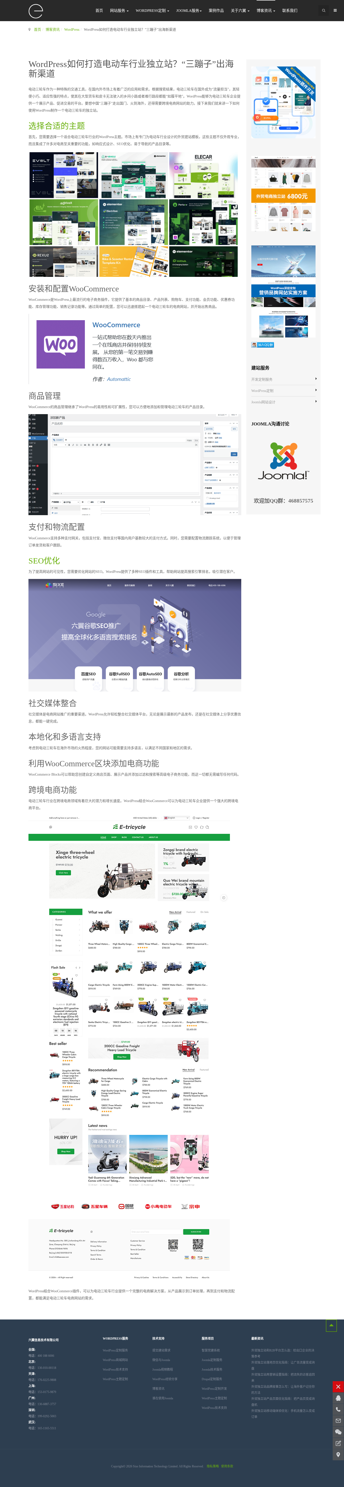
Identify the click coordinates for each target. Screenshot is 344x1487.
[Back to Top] (331, 1325)
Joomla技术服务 (212, 1369)
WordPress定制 (151, 11)
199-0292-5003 (42, 1416)
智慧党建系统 (211, 1350)
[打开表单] (338, 1443)
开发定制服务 (261, 379)
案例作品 (216, 11)
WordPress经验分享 (165, 1379)
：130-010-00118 (42, 1368)
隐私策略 (213, 1466)
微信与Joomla (161, 1360)
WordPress (71, 29)
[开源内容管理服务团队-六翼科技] (36, 11)
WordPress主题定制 (115, 1379)
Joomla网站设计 (263, 402)
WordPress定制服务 (115, 1350)
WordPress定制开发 (214, 1389)
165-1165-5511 (42, 1428)
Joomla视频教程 (162, 1369)
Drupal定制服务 (212, 1379)
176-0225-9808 (42, 1380)
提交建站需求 (161, 1350)
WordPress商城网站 (115, 1360)
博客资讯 (265, 11)
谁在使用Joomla (162, 1398)
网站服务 (118, 11)
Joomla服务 (187, 11)
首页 (99, 11)
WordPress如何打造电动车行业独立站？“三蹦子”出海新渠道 (131, 69)
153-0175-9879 (42, 1392)
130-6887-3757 (42, 1404)
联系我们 (289, 11)
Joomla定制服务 (212, 1360)
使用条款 (227, 1466)
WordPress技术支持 (115, 1369)
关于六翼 (239, 11)
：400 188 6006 (41, 1356)
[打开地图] (338, 1454)
